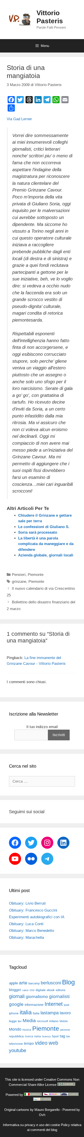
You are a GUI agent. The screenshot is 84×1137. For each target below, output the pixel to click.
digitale (41, 990)
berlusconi (51, 982)
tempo (29, 1043)
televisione (16, 1043)
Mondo (15, 1029)
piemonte (65, 1029)
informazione (34, 1004)
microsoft (42, 1021)
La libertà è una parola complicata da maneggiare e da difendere (45, 544)
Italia (36, 1013)
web (53, 1043)
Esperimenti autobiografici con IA (36, 917)
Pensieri (19, 575)
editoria (60, 990)
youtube (17, 1050)
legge (13, 1021)
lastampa (50, 1012)
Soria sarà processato (37, 532)
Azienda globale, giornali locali (45, 555)
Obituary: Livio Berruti (27, 903)
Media (29, 1020)
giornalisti (59, 996)
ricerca (29, 1036)
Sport (55, 1036)
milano (53, 1021)
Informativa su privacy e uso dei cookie (31, 1125)
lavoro (65, 1013)
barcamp (34, 983)
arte (23, 982)
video (41, 1043)
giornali (17, 996)
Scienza (46, 1036)
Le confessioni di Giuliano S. (43, 527)
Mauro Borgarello (47, 1110)
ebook (51, 990)
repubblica (16, 1036)
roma (37, 1036)
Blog (68, 982)
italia (26, 1012)
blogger (15, 990)
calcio (25, 990)
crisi (32, 990)
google (16, 1004)
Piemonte (35, 575)
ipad (66, 1004)
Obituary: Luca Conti (26, 924)
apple (13, 983)
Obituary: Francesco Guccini (33, 910)
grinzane (19, 581)
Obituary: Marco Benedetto (31, 931)
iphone (14, 1013)
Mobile (64, 1021)
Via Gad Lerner (19, 119)
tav (68, 1036)
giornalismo (37, 996)
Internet (54, 1004)
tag (62, 1036)
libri (20, 1021)
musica (26, 1029)
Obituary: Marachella (26, 937)
